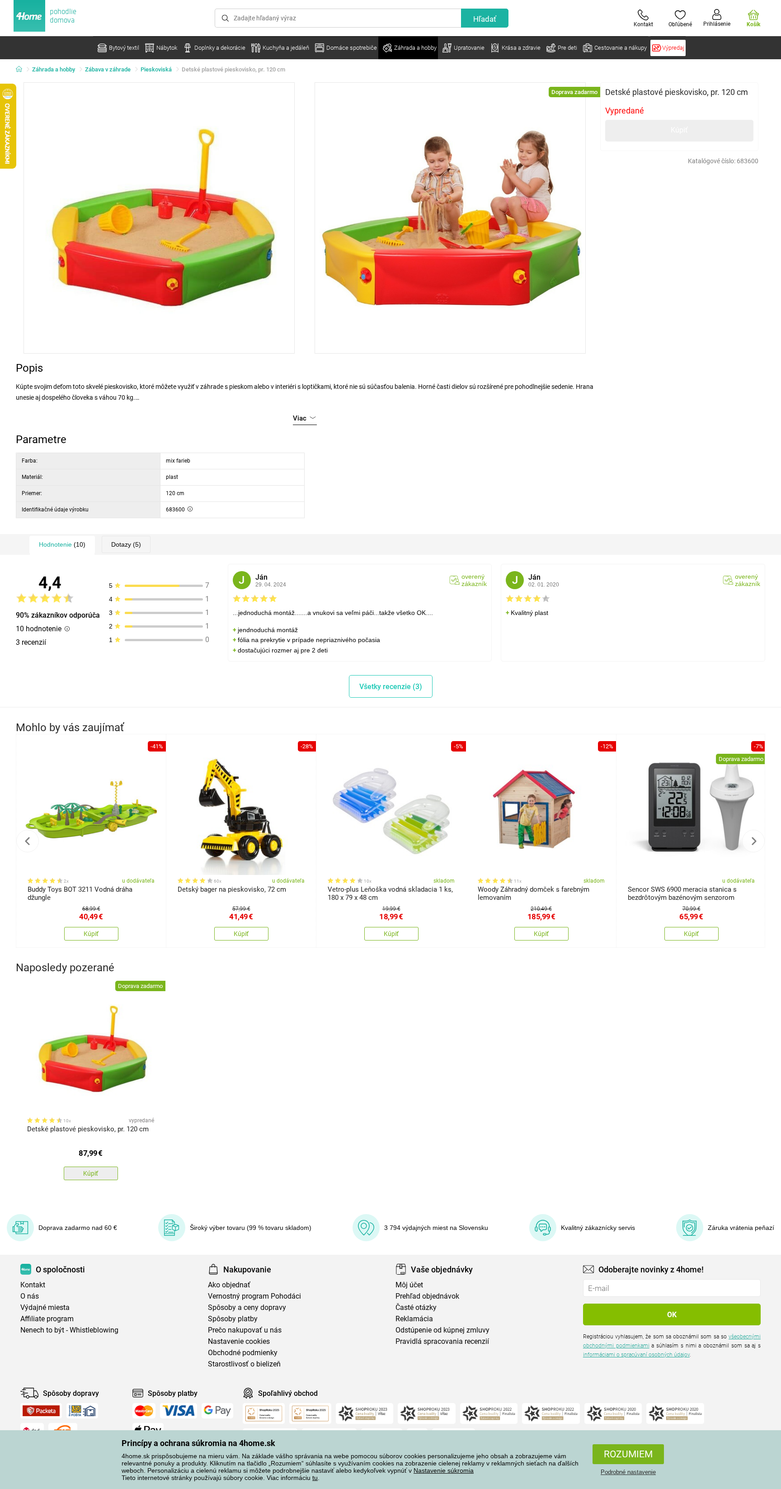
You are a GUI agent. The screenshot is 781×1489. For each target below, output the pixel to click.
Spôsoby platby (233, 1318)
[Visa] (178, 1410)
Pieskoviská (156, 69)
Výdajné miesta (45, 1307)
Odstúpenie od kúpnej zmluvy (442, 1330)
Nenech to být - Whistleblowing (69, 1330)
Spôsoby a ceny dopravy (247, 1307)
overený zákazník (474, 580)
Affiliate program (47, 1318)
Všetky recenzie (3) (390, 686)
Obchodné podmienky (243, 1352)
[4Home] (22, 70)
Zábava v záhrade (108, 69)
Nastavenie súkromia (444, 1470)
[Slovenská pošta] (82, 1410)
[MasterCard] (143, 1410)
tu (315, 1477)
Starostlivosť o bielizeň (244, 1364)
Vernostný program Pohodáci (254, 1296)
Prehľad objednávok (427, 1296)
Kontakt (32, 1284)
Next (753, 841)
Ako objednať (229, 1284)
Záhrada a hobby (53, 69)
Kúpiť (679, 130)
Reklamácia (414, 1318)
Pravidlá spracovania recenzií (442, 1341)
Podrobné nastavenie (628, 1472)
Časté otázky (416, 1307)
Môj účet (409, 1284)
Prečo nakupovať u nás (245, 1330)
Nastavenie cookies (239, 1341)
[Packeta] (41, 1410)
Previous (27, 841)
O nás (29, 1296)
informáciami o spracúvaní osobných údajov (636, 1355)
